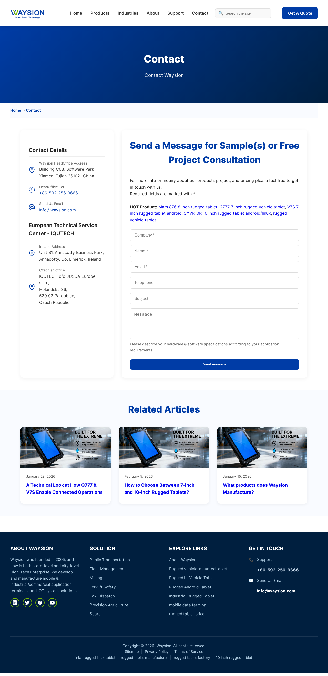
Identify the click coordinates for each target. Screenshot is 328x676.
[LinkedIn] (14, 602)
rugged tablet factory (192, 657)
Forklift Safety (103, 587)
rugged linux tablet (99, 657)
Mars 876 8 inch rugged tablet (187, 206)
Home (76, 13)
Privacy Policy (157, 651)
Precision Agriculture (109, 604)
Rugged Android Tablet (190, 587)
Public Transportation (110, 559)
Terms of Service (188, 651)
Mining (96, 577)
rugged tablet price (186, 613)
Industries (128, 13)
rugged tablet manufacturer (144, 657)
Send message (214, 364)
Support (175, 13)
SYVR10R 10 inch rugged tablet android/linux (227, 213)
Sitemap (132, 651)
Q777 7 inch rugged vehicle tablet (252, 206)
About (153, 13)
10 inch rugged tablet (234, 657)
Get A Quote (300, 13)
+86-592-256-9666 (58, 193)
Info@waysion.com (57, 209)
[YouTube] (52, 602)
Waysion (164, 645)
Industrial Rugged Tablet (191, 595)
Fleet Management (107, 568)
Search (96, 613)
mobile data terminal (188, 604)
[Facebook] (40, 602)
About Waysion (183, 559)
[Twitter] (27, 602)
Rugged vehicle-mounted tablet (198, 568)
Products (99, 13)
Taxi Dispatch (102, 595)
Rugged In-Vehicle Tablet (192, 577)
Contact (200, 13)
